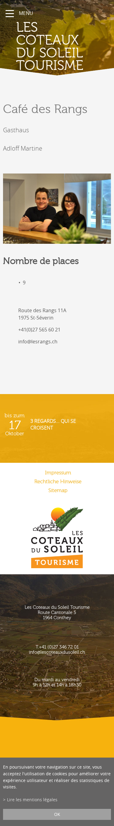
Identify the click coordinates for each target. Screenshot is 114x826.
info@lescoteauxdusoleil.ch (57, 652)
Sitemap (57, 490)
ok (57, 814)
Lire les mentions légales (32, 799)
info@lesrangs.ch (37, 341)
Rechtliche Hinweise (57, 481)
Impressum (58, 473)
